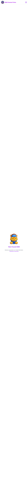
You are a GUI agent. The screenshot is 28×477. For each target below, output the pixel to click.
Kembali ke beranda (14, 251)
